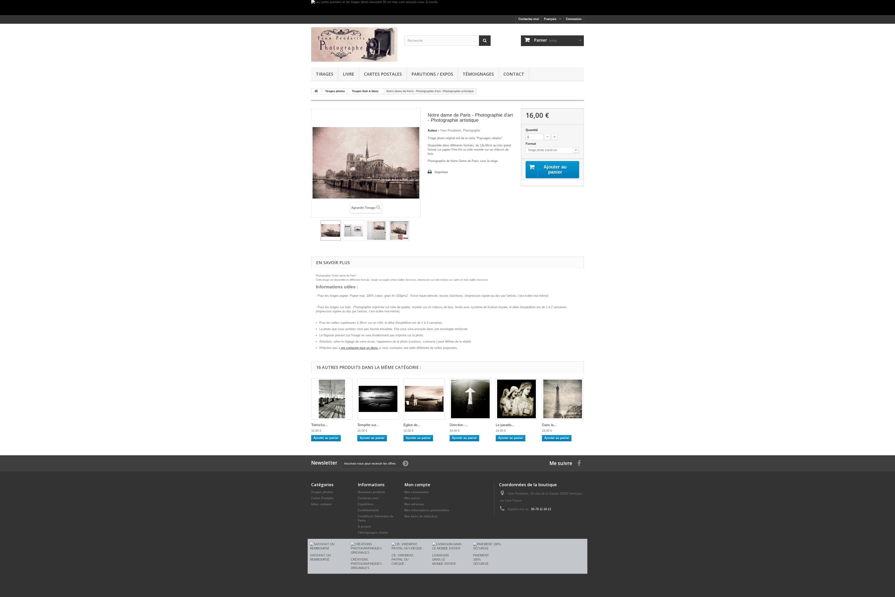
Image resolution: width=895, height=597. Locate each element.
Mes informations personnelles (426, 510)
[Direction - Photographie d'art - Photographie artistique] (470, 399)
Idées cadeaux (321, 504)
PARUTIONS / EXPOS (432, 74)
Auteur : (433, 130)
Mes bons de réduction (420, 516)
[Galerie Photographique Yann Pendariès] (354, 44)
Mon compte (417, 484)
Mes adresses (414, 504)
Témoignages (478, 74)
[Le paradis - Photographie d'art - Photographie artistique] (516, 399)
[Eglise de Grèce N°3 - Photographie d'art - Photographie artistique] (424, 399)
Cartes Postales (383, 74)
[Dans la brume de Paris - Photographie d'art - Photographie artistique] (562, 399)
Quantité (532, 130)
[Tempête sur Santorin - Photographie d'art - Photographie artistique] (378, 399)
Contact (513, 74)
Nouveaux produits (371, 492)
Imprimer (441, 172)
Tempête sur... (368, 425)
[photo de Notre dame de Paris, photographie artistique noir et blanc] (330, 230)
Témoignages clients (373, 532)
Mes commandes (416, 492)
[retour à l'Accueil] (316, 91)
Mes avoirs (412, 498)
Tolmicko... (319, 425)
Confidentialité (368, 510)
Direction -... (459, 425)
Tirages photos (322, 492)
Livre (348, 74)
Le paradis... (505, 425)
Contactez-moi (528, 19)
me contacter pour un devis (359, 348)
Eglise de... (411, 425)
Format (531, 143)
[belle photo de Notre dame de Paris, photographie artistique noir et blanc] (353, 230)
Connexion (574, 19)
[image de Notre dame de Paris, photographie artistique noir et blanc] (399, 230)
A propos (364, 526)
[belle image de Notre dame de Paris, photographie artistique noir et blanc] (376, 230)
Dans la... (549, 425)
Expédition (365, 504)
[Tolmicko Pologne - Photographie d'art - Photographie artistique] (332, 399)
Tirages (324, 74)
